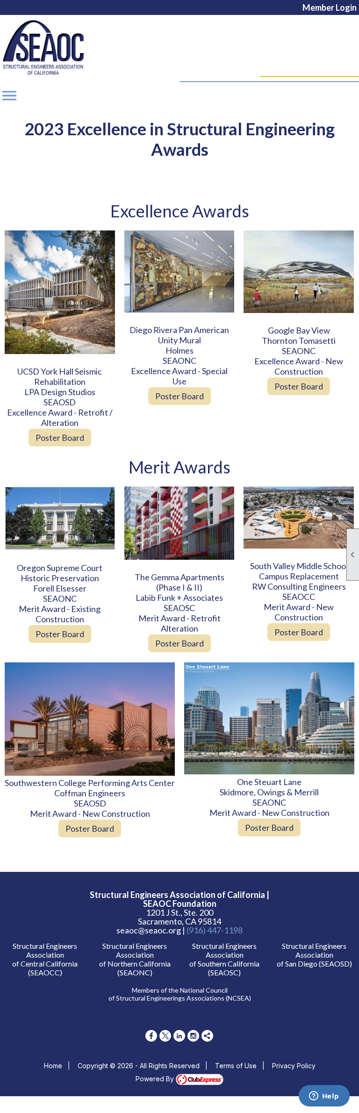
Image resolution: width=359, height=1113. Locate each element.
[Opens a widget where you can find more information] (324, 1096)
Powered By (156, 1079)
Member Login (329, 7)
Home (53, 1066)
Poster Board (60, 437)
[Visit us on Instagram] (193, 1036)
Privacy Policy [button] (294, 1066)
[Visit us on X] (165, 1036)
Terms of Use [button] (236, 1066)
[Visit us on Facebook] (151, 1036)
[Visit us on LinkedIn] (179, 1036)
